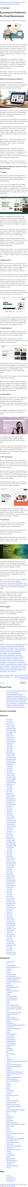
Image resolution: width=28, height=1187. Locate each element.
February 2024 (11, 753)
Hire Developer (17, 644)
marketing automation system (15, 1072)
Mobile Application (12, 1079)
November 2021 (11, 800)
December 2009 (11, 952)
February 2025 (11, 737)
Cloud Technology (12, 999)
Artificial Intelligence (12, 980)
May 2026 (9, 721)
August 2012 (10, 930)
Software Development (13, 1142)
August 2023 (10, 764)
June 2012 (9, 932)
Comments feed (11, 1179)
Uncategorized (11, 1155)
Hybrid (8, 1046)
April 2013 (9, 916)
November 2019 (11, 844)
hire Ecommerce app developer (16, 662)
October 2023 (11, 761)
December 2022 (11, 777)
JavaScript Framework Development (17, 1061)
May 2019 (9, 853)
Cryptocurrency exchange (14, 1008)
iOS (8, 1052)
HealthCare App (11, 1041)
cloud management (20, 650)
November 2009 (11, 954)
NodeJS (9, 1084)
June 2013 (9, 912)
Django (9, 1021)
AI (7, 963)
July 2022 (9, 786)
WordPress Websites (12, 1165)
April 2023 (10, 771)
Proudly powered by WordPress (9, 1184)
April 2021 (9, 813)
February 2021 (11, 817)
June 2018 (9, 869)
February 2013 (11, 919)
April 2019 (9, 854)
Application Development (14, 978)
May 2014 (9, 892)
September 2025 (11, 732)
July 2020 (9, 829)
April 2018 (9, 873)
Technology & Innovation (14, 1149)
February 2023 (11, 773)
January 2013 (10, 921)
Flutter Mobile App (12, 1034)
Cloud (8, 994)
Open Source (10, 1090)
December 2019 (11, 842)
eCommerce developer (14, 653)
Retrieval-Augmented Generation (16, 1124)
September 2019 (11, 845)
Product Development (13, 1100)
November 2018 (11, 863)
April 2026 (10, 723)
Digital (8, 1016)
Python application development (16, 1109)
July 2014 (9, 889)
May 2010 (9, 950)
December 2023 (11, 757)
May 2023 (9, 770)
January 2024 (10, 755)
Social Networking (12, 1140)
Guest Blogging (11, 1039)
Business (9, 989)
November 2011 (11, 936)
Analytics (9, 969)
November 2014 (11, 882)
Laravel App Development (14, 1064)
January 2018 (10, 878)
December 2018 (11, 862)
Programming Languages (14, 1106)
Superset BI (10, 1144)
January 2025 (10, 739)
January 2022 (10, 797)
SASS (8, 1129)
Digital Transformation (13, 1019)
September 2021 (11, 804)
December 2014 (11, 880)
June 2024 (10, 746)
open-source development (15, 583)
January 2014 (10, 900)
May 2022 (9, 790)
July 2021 (9, 808)
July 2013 (9, 910)
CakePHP (9, 992)
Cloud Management (12, 998)
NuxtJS (9, 1086)
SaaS (8, 1128)
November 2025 (11, 730)
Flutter (8, 1032)
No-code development (13, 1081)
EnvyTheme (11, 1186)
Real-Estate (10, 1120)
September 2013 (11, 907)
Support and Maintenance (14, 1146)
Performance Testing (12, 1095)
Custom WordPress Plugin (14, 1012)
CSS (8, 1010)
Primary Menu (5, 8)
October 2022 (11, 780)
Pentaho (9, 1093)
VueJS (8, 1156)
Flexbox (9, 1030)
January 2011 (10, 941)
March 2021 (10, 815)
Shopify (20, 177)
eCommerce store (18, 659)
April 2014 (9, 894)
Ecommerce (9, 644)
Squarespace (14, 669)
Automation (10, 985)
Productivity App (11, 1102)
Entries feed (10, 1177)
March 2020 (10, 836)
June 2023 (10, 768)
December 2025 (11, 728)
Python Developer (12, 1111)
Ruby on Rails (10, 1126)
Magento (11, 567)
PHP (8, 1097)
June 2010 (9, 948)
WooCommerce (11, 1162)
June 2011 (9, 937)
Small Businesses (5, 669)
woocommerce (12, 671)
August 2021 (10, 806)
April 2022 (10, 791)
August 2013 (10, 909)
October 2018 (10, 865)
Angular (9, 972)
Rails (8, 1115)
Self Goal (9, 1131)
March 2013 (10, 918)
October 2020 (11, 824)
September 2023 (11, 762)
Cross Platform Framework (14, 1007)
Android (9, 971)
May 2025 (9, 734)
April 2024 (10, 750)
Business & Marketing (13, 990)
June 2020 (10, 831)
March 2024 (10, 752)
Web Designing (11, 1158)
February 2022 (11, 795)
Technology (3, 646)
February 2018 (11, 876)
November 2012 (11, 925)
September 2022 (11, 782)
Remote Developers (12, 1122)
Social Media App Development (15, 1138)
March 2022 (10, 793)
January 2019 (10, 860)
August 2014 (10, 887)
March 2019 (10, 856)
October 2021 (10, 802)
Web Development (12, 646)
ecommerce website (5, 660)
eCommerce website (13, 617)
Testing (9, 1151)
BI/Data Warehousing (12, 987)
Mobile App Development (14, 1077)
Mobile (8, 1075)
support (20, 669)
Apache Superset (11, 974)
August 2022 (10, 784)
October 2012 (10, 927)
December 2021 (11, 799)
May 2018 (9, 871)
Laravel (9, 1063)
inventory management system (8, 664)
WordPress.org (11, 1180)
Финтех (9, 1167)
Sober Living (10, 1137)
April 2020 (10, 835)
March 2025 (10, 735)
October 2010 (10, 943)
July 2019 (9, 849)
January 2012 (10, 934)
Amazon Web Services (13, 967)
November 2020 (11, 822)
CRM (8, 1003)
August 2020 (10, 827)
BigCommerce (10, 650)
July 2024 (9, 744)
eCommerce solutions (6, 533)
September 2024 (11, 741)
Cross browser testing (13, 1005)
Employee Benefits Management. (16, 1025)
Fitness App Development (14, 1028)
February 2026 (11, 725)
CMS (8, 1001)
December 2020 (11, 820)
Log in (8, 1175)
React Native (10, 1117)
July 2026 (9, 719)
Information (10, 1050)
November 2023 (11, 759)
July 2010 (9, 946)
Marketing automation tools (14, 1073)
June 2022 (10, 788)
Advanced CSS (11, 962)
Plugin (8, 1099)
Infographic (10, 1048)
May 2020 (9, 833)
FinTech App (10, 1026)
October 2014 (10, 883)
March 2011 (10, 939)
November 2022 (11, 779)
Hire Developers (11, 1045)
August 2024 (10, 743)
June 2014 (9, 891)
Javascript (9, 1059)
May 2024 (9, 748)
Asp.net (9, 983)
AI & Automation (11, 965)
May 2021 (9, 811)
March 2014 (10, 896)
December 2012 (11, 923)
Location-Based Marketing (14, 1066)
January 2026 (10, 726)
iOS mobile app (11, 1054)
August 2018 (10, 867)
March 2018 (10, 874)
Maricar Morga (22, 20)
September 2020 (11, 826)
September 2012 (11, 928)
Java (8, 1057)
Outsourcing (10, 1091)
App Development (12, 976)
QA (7, 1113)
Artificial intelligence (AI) (14, 981)
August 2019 (10, 847)
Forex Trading (10, 1035)
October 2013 (10, 905)
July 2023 (9, 766)
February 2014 (11, 898)
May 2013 (9, 914)
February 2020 (11, 838)
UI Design (9, 1153)
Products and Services (13, 1104)
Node (8, 1082)
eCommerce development (7, 655)
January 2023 (10, 775)
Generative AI (10, 1037)
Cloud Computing (12, 996)
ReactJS (9, 1118)
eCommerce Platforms (18, 657)
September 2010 (11, 945)
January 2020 (10, 840)
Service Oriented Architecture (15, 1133)
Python (9, 1108)
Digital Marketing (11, 1017)
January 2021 (10, 818)
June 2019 (9, 851)
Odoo (8, 1088)
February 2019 (11, 858)
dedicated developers (13, 1014)
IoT (7, 1055)
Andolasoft (5, 519)
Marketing (9, 1070)
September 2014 (11, 885)
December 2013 (11, 901)
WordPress (10, 1164)
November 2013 (11, 903)
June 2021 (9, 809)
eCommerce (3, 651)
